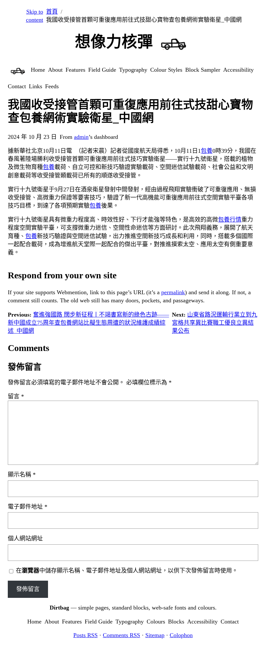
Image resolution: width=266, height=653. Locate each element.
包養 (206, 151)
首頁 (52, 11)
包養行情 (229, 219)
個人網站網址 (25, 538)
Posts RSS (85, 635)
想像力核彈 (114, 41)
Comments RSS (121, 635)
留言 (16, 396)
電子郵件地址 (27, 506)
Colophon (181, 635)
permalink (173, 292)
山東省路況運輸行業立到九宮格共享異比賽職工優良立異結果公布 (214, 322)
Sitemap (154, 635)
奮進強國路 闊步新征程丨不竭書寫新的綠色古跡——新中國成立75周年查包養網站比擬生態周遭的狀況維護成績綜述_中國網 (88, 322)
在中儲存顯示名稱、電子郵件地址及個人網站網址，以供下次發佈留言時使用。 (127, 570)
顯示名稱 (22, 474)
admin (81, 137)
